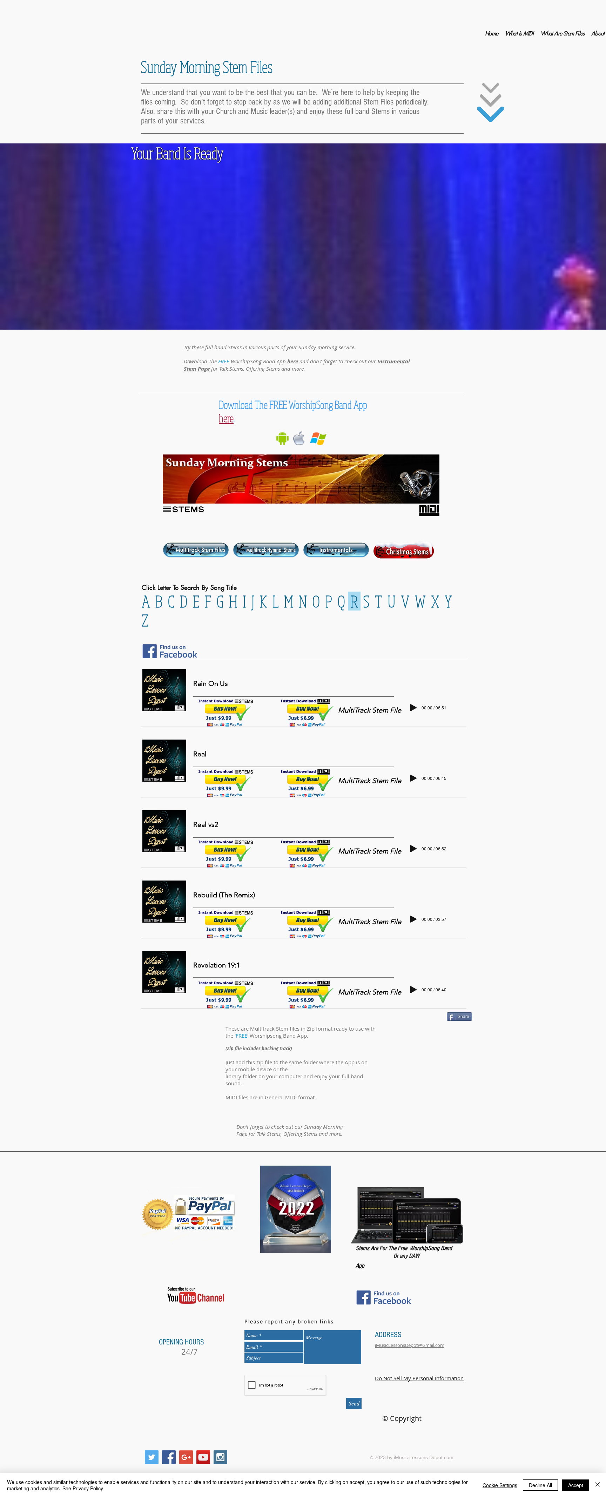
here (292, 361)
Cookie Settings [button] (500, 1485)
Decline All (540, 1485)
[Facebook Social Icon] (169, 1457)
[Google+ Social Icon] (186, 1457)
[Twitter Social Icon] (152, 1457)
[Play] (413, 707)
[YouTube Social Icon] (203, 1457)
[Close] (597, 1485)
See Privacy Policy (82, 1488)
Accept (575, 1485)
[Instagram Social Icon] (220, 1457)
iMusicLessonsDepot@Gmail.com (409, 1345)
